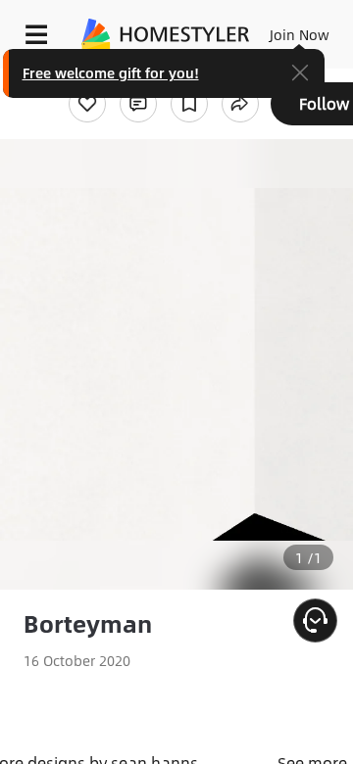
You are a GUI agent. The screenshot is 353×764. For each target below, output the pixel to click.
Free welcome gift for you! (111, 72)
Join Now (299, 34)
